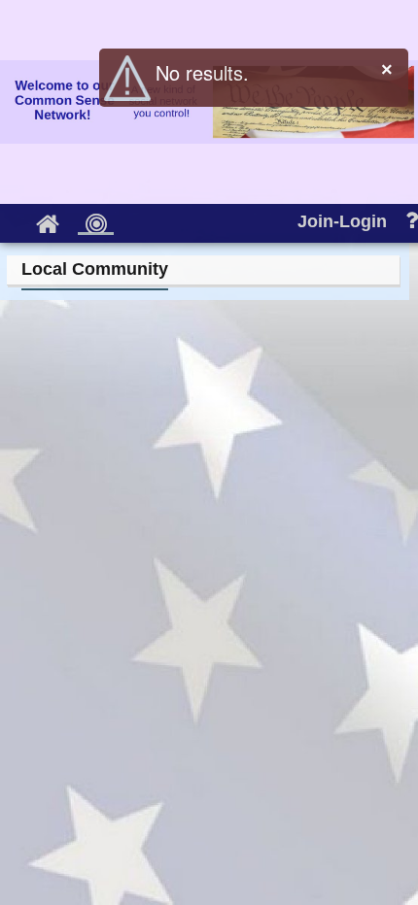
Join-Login (342, 221)
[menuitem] (47, 219)
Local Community (94, 269)
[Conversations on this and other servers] (96, 221)
